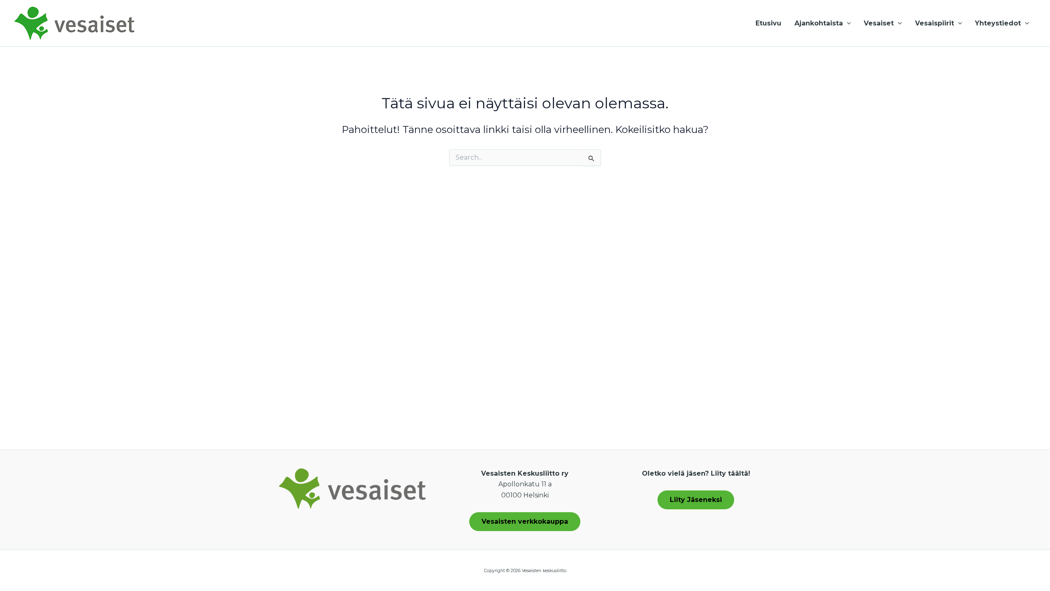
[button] (847, 23)
